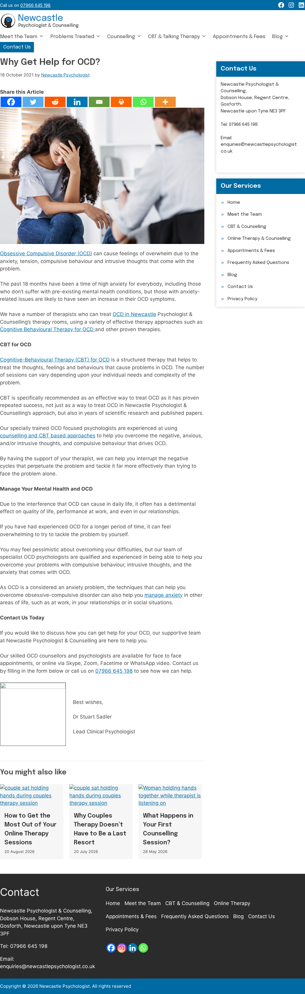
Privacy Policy (242, 299)
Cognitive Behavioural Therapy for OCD (47, 329)
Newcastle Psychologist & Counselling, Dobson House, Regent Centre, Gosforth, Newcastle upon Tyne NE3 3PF (255, 98)
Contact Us (17, 47)
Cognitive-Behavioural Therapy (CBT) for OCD (55, 360)
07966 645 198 (114, 671)
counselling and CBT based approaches (47, 436)
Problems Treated (72, 36)
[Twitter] (33, 102)
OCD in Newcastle (134, 314)
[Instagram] (122, 948)
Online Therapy (232, 903)
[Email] (99, 102)
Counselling (121, 36)
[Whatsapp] (143, 102)
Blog (277, 36)
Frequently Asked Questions (258, 262)
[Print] (121, 102)
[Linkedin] (77, 102)
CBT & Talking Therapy (174, 36)
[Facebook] (11, 102)
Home (234, 202)
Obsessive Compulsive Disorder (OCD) (46, 253)
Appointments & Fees (239, 36)
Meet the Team (18, 36)
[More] (165, 102)
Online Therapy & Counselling (259, 238)
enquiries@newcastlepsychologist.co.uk (47, 966)
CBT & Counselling (247, 226)
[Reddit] (55, 102)
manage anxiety (163, 595)
